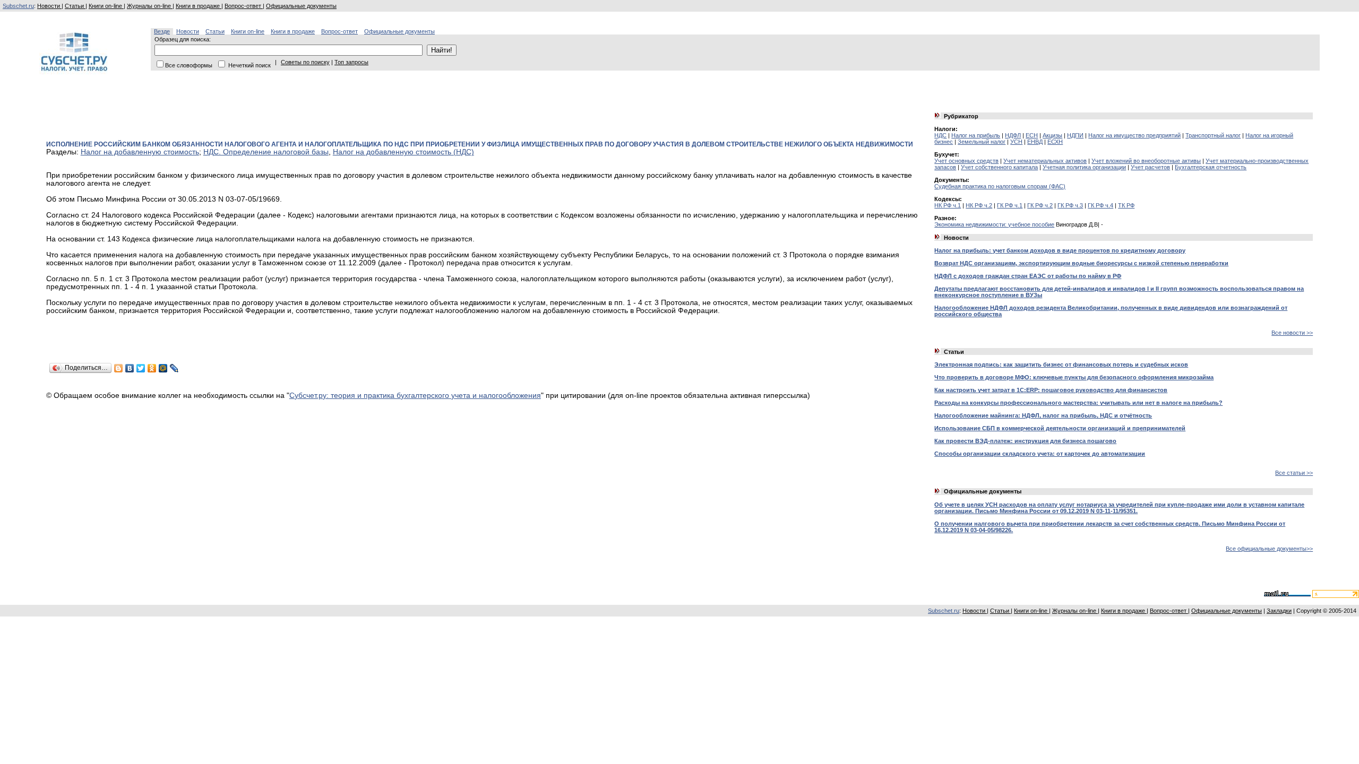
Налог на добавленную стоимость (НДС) (403, 152)
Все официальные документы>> (1269, 548)
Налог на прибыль (975, 135)
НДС (940, 135)
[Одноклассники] (152, 368)
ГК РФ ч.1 (1009, 205)
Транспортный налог (1213, 135)
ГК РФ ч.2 (1040, 205)
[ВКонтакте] (129, 368)
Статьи (75, 6)
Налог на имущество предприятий (1134, 135)
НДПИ (1075, 135)
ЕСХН (1055, 141)
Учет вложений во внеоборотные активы (1146, 161)
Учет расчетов (1150, 167)
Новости (49, 6)
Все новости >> (1292, 332)
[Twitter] (141, 368)
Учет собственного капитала (999, 167)
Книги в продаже (198, 6)
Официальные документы (301, 6)
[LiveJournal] (174, 368)
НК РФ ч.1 (947, 205)
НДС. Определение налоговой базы (266, 152)
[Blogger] (118, 368)
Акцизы (1052, 135)
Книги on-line (106, 6)
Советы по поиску (305, 62)
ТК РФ (1126, 205)
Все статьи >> (1294, 473)
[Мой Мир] (163, 368)
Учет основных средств (966, 161)
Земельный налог (981, 141)
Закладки (1279, 610)
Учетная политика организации (1084, 167)
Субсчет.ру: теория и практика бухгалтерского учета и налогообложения (415, 396)
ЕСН (1032, 135)
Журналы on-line (150, 6)
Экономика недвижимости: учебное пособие (994, 224)
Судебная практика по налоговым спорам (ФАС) (999, 186)
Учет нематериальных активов (1045, 161)
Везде (162, 31)
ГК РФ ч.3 (1070, 205)
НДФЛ (1013, 135)
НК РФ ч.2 (979, 205)
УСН (1016, 141)
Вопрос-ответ (244, 6)
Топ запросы (351, 62)
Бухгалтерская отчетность (1210, 167)
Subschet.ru (18, 6)
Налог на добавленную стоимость (140, 152)
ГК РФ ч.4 (1100, 205)
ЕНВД (1035, 141)
